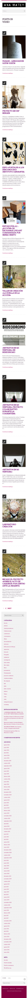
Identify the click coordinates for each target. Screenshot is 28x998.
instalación (6, 657)
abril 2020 (6, 868)
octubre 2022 (7, 818)
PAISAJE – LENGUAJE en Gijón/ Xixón (13, 62)
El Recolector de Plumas (9, 646)
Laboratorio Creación (9, 525)
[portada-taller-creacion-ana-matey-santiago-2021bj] (14, 276)
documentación (7, 641)
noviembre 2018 (8, 902)
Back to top (25, 979)
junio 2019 (6, 889)
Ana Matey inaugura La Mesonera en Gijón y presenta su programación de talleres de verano (14, 718)
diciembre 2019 (7, 876)
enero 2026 (6, 758)
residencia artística (8, 678)
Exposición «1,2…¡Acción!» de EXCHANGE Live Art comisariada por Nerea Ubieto (12, 230)
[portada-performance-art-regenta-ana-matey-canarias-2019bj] (14, 565)
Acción (5, 623)
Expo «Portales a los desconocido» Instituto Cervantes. (13, 169)
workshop (6, 704)
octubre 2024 (7, 779)
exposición (6, 649)
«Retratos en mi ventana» (10, 471)
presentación (7, 670)
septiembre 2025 (8, 765)
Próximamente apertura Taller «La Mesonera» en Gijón (12, 731)
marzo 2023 (6, 807)
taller (5, 686)
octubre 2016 (7, 923)
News (5, 667)
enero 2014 (6, 952)
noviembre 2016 (8, 920)
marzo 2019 (6, 897)
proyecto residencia (8, 675)
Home (4, 978)
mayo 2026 (6, 750)
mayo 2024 (6, 784)
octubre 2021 (7, 831)
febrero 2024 (7, 786)
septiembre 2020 (8, 857)
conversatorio (7, 636)
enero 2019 (6, 899)
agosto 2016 (6, 926)
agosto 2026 (7, 744)
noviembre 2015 (7, 941)
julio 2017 (6, 915)
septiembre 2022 (8, 821)
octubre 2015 (7, 944)
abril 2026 (6, 752)
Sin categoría (7, 680)
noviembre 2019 (8, 878)
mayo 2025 (6, 773)
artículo (6, 625)
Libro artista (7, 662)
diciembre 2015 (7, 939)
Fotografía (6, 654)
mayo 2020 (6, 865)
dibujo (5, 638)
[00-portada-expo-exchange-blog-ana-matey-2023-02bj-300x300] (14, 212)
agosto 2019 (6, 884)
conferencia (7, 633)
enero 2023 (6, 813)
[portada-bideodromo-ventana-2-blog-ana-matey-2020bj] (14, 333)
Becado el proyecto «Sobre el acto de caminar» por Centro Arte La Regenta (13, 582)
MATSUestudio (12, 988)
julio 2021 (6, 834)
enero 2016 (6, 936)
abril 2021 (6, 839)
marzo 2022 (6, 826)
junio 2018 (6, 910)
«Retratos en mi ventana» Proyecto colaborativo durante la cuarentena (12, 409)
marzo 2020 (6, 870)
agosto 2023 (6, 800)
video (5, 699)
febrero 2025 (7, 776)
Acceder (6, 960)
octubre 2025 (7, 763)
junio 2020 (6, 863)
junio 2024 (6, 781)
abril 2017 (6, 918)
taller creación (7, 688)
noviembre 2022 (8, 815)
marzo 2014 (6, 949)
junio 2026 (6, 747)
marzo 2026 (6, 755)
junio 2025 (6, 771)
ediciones (6, 644)
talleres (5, 691)
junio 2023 (6, 802)
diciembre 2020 (7, 849)
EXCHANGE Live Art (20, 988)
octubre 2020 (7, 855)
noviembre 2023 (8, 794)
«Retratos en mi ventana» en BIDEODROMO (10, 350)
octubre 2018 (7, 905)
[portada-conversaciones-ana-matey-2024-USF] (14, 96)
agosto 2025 (6, 768)
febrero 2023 (7, 810)
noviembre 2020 (8, 852)
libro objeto (6, 665)
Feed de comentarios (9, 965)
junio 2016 (6, 928)
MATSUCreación (5, 988)
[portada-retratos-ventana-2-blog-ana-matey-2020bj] (14, 455)
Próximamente (7, 673)
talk (5, 683)
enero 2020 (6, 873)
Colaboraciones (7, 631)
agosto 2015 (6, 947)
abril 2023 (6, 805)
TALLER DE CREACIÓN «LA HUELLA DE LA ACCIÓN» (12, 293)
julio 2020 (6, 860)
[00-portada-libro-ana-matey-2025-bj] (14, 46)
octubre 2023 (7, 797)
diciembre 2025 (7, 760)
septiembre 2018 (8, 907)
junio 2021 (6, 836)
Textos (5, 694)
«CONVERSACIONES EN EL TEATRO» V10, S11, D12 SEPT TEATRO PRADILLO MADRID (14, 713)
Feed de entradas (8, 962)
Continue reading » (7, 73)
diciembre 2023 (7, 792)
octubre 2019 (7, 881)
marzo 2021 (6, 842)
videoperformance (8, 701)
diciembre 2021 (7, 828)
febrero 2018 (7, 912)
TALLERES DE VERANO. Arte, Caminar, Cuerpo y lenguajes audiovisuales (12, 727)
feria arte (6, 652)
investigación (7, 659)
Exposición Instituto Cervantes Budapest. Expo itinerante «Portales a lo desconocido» (14, 723)
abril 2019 (6, 894)
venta (5, 696)
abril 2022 (6, 823)
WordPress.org (7, 968)
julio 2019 (6, 886)
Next (10, 608)
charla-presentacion (8, 628)
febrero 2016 (7, 933)
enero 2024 (6, 789)
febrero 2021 (7, 844)
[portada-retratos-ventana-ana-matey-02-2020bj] (14, 390)
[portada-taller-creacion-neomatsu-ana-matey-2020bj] (14, 510)
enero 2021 (6, 847)
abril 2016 (6, 931)
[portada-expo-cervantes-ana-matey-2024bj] (14, 153)
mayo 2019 (6, 891)
